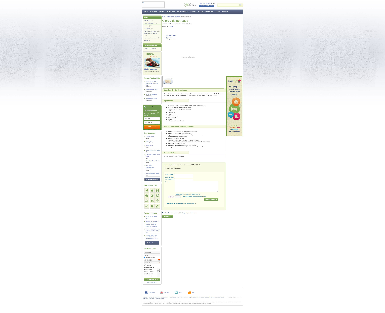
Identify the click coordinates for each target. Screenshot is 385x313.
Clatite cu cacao (150, 69)
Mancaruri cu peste (151, 38)
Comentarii (169, 37)
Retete (183, 297)
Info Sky (200, 11)
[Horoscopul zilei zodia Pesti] (157, 206)
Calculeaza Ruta (182, 11)
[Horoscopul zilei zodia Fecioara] (157, 195)
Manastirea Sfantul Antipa (153, 161)
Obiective (153, 11)
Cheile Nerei (149, 142)
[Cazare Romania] (234, 106)
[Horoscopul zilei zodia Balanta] (146, 200)
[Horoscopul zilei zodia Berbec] (146, 190)
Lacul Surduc (149, 146)
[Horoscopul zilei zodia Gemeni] (157, 190)
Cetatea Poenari (150, 137)
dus (154, 257)
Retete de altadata (150, 48)
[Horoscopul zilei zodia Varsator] (152, 206)
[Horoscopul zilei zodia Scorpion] (152, 200)
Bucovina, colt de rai (151, 98)
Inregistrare (209, 3)
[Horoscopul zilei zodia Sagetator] (157, 200)
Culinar (192, 11)
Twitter (180, 292)
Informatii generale (171, 35)
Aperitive (148, 20)
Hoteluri (162, 11)
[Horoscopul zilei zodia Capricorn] (146, 206)
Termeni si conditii (203, 297)
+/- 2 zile (148, 265)
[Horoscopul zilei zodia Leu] (152, 195)
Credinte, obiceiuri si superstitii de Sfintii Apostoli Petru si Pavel (152, 237)
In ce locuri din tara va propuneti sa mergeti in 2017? (152, 83)
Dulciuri (148, 26)
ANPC (145, 298)
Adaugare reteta (170, 39)
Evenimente (209, 11)
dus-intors (148, 257)
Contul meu (202, 3)
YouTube (166, 292)
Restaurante (171, 11)
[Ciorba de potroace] (188, 81)
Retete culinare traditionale (173, 16)
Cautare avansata (152, 282)
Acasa (146, 11)
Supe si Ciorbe (150, 23)
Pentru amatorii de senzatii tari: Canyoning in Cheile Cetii (153, 230)
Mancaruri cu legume (151, 34)
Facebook (152, 292)
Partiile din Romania (151, 94)
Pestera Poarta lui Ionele (152, 174)
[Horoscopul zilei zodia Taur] (152, 190)
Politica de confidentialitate (156, 298)
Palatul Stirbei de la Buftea (153, 151)
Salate (147, 40)
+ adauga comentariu (170, 165)
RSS (193, 292)
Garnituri (148, 28)
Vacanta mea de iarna (152, 89)
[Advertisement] (234, 46)
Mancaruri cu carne (152, 31)
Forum (218, 11)
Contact (225, 11)
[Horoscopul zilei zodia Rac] (146, 195)
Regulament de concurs (217, 297)
